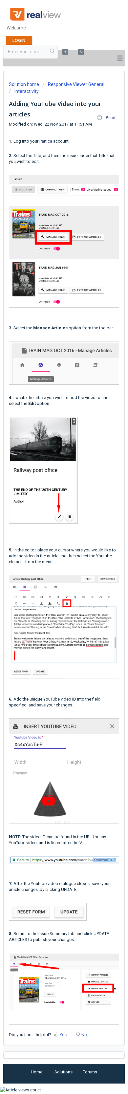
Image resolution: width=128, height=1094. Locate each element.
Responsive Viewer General (76, 84)
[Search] (52, 51)
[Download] (52, 557)
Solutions (63, 1071)
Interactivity (26, 91)
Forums (90, 1071)
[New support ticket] (65, 51)
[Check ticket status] (80, 51)
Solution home (24, 84)
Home (36, 1071)
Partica (45, 141)
